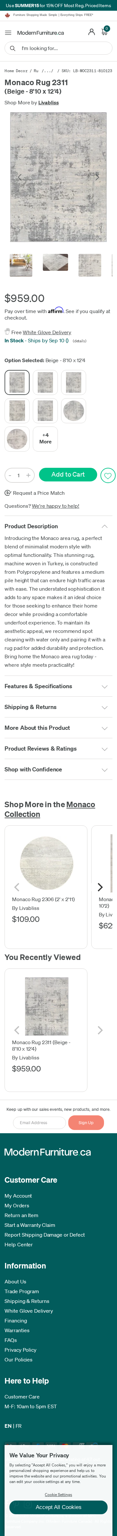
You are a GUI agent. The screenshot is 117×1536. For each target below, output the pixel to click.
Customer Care (22, 1396)
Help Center (19, 1244)
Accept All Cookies (59, 1507)
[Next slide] (97, 177)
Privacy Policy (20, 1349)
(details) (79, 341)
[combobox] (58, 48)
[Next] (99, 887)
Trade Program (22, 1291)
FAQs (11, 1340)
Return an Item (21, 1215)
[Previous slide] (20, 177)
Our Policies (18, 1359)
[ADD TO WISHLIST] (108, 475)
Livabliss (48, 102)
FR (19, 1426)
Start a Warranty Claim (30, 1225)
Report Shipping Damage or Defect (44, 1234)
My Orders (17, 1205)
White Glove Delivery (47, 332)
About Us (15, 1281)
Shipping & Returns (27, 1301)
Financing (16, 1320)
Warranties (17, 1330)
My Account (18, 1195)
